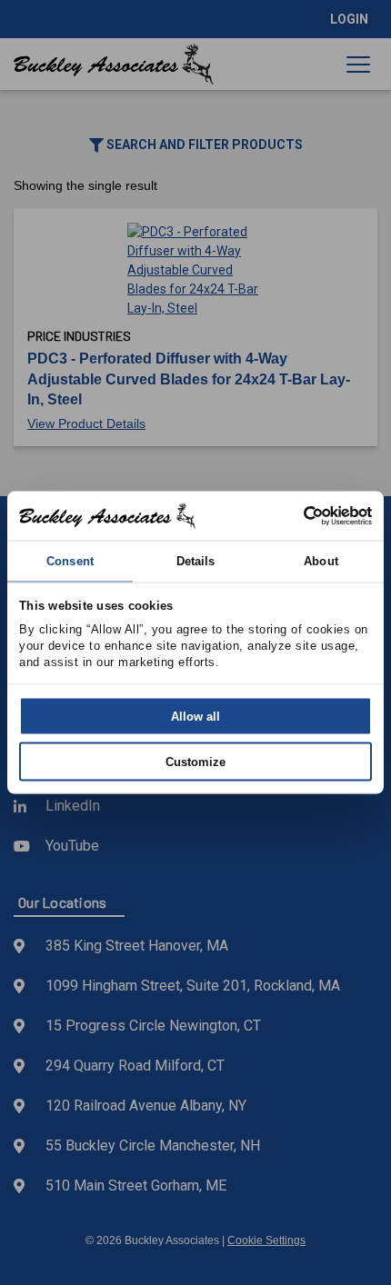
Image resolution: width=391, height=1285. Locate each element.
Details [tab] (196, 560)
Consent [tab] (70, 560)
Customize (195, 761)
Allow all (195, 716)
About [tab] (321, 560)
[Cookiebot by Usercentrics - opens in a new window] (292, 515)
